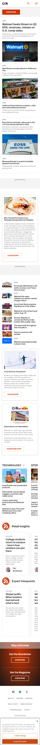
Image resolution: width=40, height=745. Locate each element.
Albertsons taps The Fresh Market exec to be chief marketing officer (13, 511)
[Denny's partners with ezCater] (7, 334)
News (16, 282)
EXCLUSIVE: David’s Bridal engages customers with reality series (13, 494)
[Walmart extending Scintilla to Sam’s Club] (7, 342)
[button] (36, 3)
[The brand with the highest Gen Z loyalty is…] (7, 327)
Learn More (13, 255)
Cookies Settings (20, 715)
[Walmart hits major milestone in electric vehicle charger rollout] (7, 297)
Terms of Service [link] (26, 704)
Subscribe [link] (19, 698)
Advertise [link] (28, 698)
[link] (13, 691)
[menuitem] (13, 691)
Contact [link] (27, 710)
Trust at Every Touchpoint (14, 372)
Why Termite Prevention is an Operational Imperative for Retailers (19, 219)
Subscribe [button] (20, 660)
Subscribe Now (14, 449)
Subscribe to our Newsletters (16, 427)
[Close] (37, 721)
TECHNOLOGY (12, 465)
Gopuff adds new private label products (14, 486)
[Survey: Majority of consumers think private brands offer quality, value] (7, 320)
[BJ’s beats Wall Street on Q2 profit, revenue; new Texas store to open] (7, 287)
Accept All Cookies (20, 741)
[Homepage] (5, 3)
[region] (20, 731)
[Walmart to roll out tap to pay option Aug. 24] (7, 313)
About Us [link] (11, 698)
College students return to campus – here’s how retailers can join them (15, 545)
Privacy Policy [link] (13, 704)
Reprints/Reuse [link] (16, 710)
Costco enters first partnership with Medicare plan (13, 502)
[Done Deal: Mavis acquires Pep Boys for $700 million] (7, 306)
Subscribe (11, 12)
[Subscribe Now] (20, 415)
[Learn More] (20, 206)
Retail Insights (21, 526)
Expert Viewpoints (23, 581)
